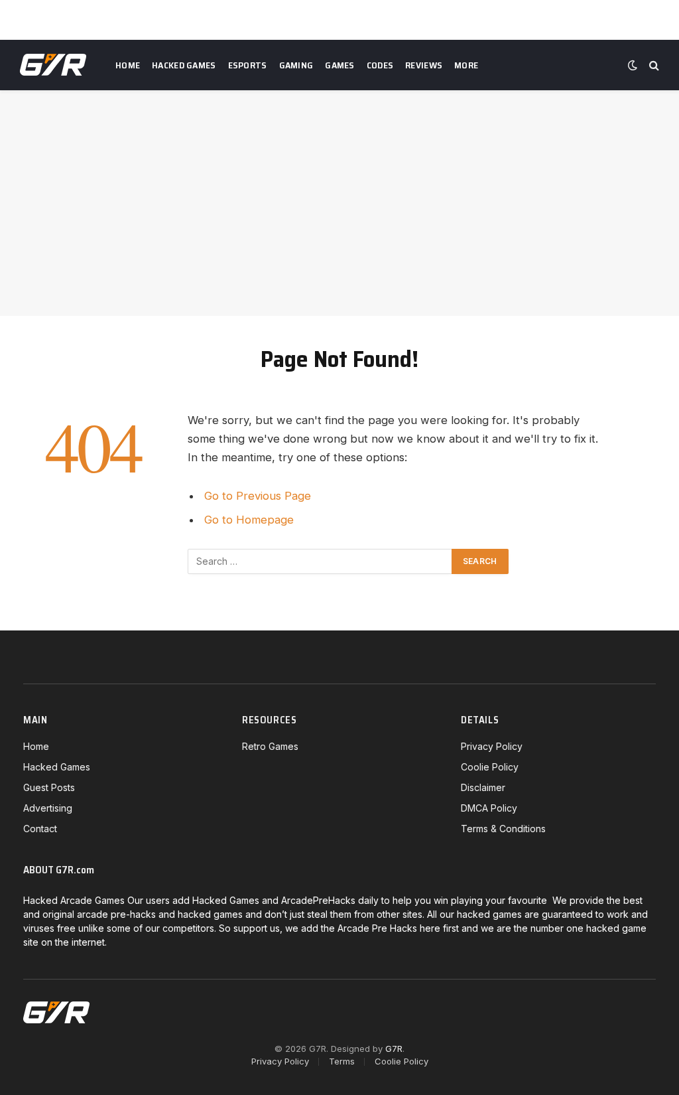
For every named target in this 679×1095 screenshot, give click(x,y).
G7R (393, 1048)
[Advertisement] (339, 203)
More (466, 65)
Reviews (423, 65)
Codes (380, 65)
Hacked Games (184, 65)
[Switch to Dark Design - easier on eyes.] (633, 65)
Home (127, 65)
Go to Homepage (249, 519)
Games (339, 65)
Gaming (296, 65)
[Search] (653, 65)
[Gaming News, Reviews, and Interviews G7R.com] (53, 65)
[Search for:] (320, 561)
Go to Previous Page (257, 495)
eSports (247, 65)
